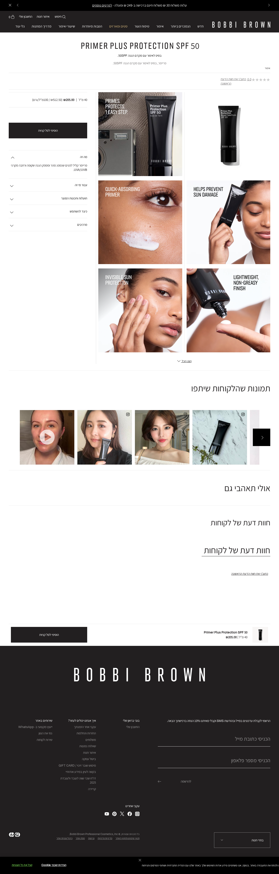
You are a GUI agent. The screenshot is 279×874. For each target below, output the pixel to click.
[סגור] (140, 860)
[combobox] (242, 840)
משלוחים (90, 740)
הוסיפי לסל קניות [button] (48, 130)
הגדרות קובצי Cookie (53, 865)
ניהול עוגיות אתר (64, 838)
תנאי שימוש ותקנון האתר (128, 838)
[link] (12, 16)
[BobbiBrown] (241, 24)
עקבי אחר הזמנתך (85, 727)
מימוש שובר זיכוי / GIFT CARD (77, 765)
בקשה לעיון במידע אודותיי (81, 772)
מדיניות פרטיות (105, 838)
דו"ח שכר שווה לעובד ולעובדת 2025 (78, 780)
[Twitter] (122, 813)
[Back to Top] (13, 660)
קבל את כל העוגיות (22, 865)
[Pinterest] (114, 813)
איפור (267, 68)
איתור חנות (43, 16)
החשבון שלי (133, 727)
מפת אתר (80, 838)
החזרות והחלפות (86, 733)
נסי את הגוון (45, 733)
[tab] (236, 550)
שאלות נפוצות (87, 746)
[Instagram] (137, 813)
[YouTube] (107, 813)
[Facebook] (130, 813)
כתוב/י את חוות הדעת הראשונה (233, 81)
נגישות (91, 838)
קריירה (92, 789)
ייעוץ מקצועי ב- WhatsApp (35, 727)
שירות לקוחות (44, 740)
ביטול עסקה (89, 759)
